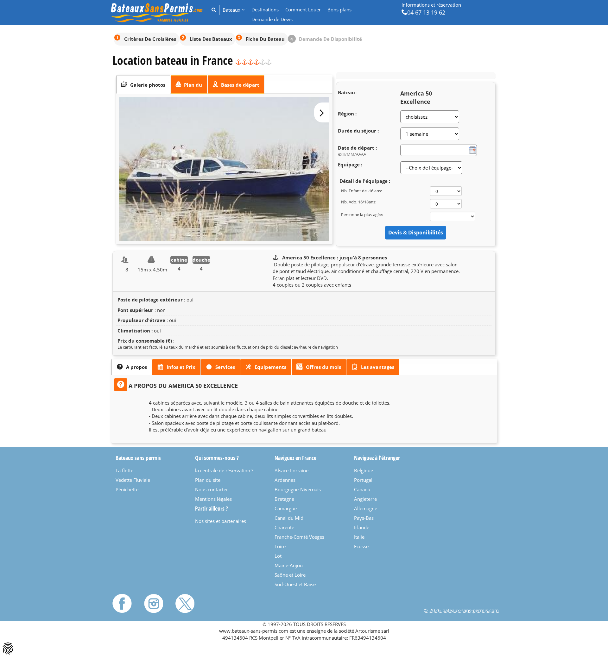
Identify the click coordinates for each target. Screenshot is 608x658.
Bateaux (232, 10)
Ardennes (285, 480)
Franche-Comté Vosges (299, 537)
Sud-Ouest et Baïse (295, 584)
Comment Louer (303, 9)
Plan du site (207, 480)
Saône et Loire (290, 575)
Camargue (286, 508)
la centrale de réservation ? (224, 470)
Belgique (363, 470)
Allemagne (365, 508)
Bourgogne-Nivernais (298, 489)
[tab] (143, 84)
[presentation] (143, 84)
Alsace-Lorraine (291, 470)
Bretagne (284, 499)
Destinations (265, 9)
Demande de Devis (272, 19)
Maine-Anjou (289, 565)
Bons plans (339, 9)
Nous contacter (211, 489)
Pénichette (127, 489)
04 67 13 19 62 (426, 12)
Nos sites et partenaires (220, 521)
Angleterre (365, 499)
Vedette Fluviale (133, 480)
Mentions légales (213, 499)
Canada (362, 489)
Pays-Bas (364, 518)
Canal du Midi (290, 518)
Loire (280, 546)
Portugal (363, 480)
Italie (359, 537)
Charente (284, 527)
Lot (278, 556)
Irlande (361, 527)
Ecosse (361, 546)
